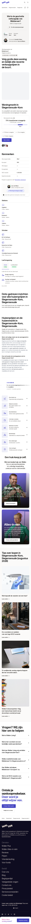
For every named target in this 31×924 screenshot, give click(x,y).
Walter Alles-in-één (9, 849)
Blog (3, 875)
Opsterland (4, 7)
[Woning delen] (24, 7)
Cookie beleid (7, 895)
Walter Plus (6, 846)
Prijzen (4, 856)
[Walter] (5, 2)
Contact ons (6, 885)
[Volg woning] (27, 7)
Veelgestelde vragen (10, 882)
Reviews (5, 852)
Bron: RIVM (4, 285)
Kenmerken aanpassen (20, 179)
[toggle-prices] (8, 27)
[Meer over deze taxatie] (16, 55)
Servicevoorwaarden (10, 892)
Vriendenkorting (8, 859)
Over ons (5, 872)
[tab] (5, 265)
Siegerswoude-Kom (22, 7)
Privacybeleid (7, 888)
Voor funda (6, 862)
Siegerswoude (12, 7)
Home (3, 818)
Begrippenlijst (7, 878)
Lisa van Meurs (21, 41)
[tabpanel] (15, 277)
